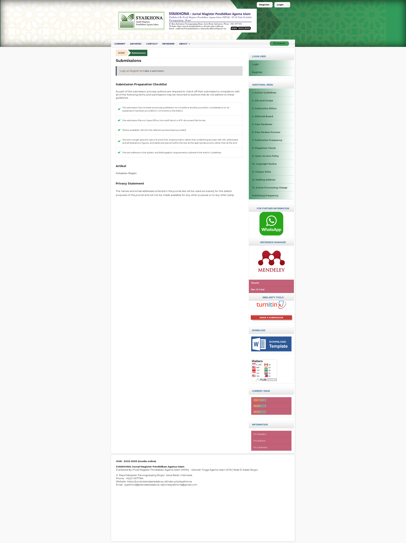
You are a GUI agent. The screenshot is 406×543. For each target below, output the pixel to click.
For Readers (259, 434)
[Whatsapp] (271, 223)
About (183, 43)
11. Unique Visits (261, 171)
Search (280, 43)
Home (121, 53)
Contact (152, 43)
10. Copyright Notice (264, 163)
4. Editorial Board (262, 116)
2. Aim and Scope (262, 100)
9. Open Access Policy (265, 156)
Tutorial (255, 283)
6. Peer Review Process (266, 132)
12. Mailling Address (263, 179)
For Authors (259, 440)
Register (264, 4)
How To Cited (257, 289)
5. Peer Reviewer (262, 124)
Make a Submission (271, 317)
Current (119, 43)
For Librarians (260, 447)
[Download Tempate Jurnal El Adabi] (271, 343)
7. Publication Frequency (267, 140)
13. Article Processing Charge (269, 187)
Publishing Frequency (265, 195)
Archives (135, 43)
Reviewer (168, 43)
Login (280, 4)
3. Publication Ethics (264, 108)
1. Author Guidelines (264, 92)
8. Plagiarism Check (264, 148)
